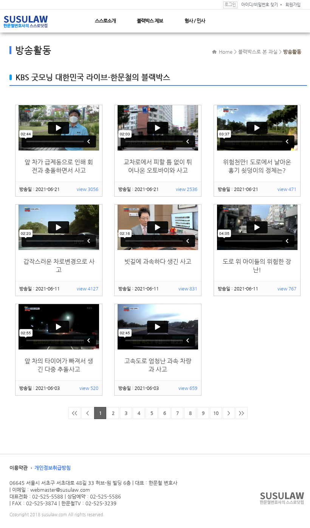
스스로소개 (105, 20)
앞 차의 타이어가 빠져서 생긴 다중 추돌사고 (59, 365)
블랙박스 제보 (150, 20)
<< (74, 413)
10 (216, 413)
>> (241, 413)
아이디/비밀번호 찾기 (259, 4)
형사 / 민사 (194, 20)
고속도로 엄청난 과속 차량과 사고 (157, 365)
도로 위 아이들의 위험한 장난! (257, 265)
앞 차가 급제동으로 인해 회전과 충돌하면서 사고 (59, 166)
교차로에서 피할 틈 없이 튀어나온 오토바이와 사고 (158, 166)
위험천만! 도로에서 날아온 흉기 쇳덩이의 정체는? (257, 166)
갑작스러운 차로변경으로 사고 (59, 265)
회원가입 (293, 4)
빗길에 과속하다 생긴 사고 (157, 261)
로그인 (230, 4)
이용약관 (18, 468)
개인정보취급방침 (52, 468)
